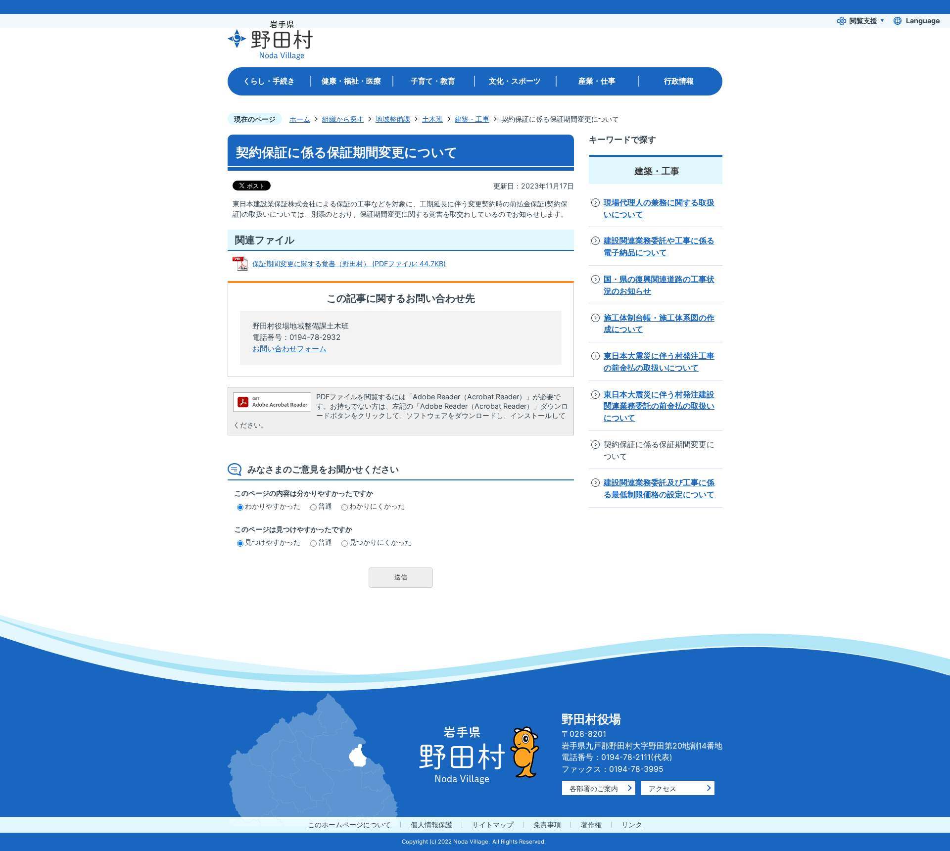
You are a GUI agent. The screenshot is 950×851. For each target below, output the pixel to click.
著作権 (591, 824)
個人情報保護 (431, 824)
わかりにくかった (377, 506)
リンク (631, 824)
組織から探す (343, 119)
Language (923, 20)
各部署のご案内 (594, 788)
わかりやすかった (272, 506)
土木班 (432, 119)
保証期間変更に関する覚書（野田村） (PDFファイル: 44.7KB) (349, 263)
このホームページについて (349, 824)
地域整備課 (393, 119)
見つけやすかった (272, 542)
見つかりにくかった (380, 542)
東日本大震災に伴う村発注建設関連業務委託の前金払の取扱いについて (659, 406)
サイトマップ (493, 824)
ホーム (299, 119)
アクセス (662, 788)
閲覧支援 (863, 20)
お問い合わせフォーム (289, 348)
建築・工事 (472, 119)
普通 (325, 506)
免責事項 (547, 824)
